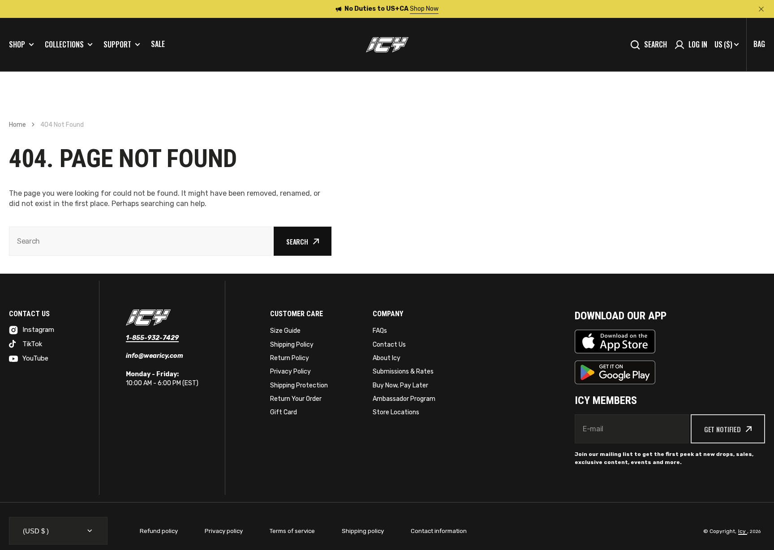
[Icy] (387, 44)
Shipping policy (363, 531)
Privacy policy (224, 531)
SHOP (17, 44)
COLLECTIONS (64, 44)
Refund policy (159, 531)
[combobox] (140, 241)
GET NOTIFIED (722, 429)
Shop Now (424, 9)
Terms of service (292, 531)
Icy (742, 531)
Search (655, 44)
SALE (158, 44)
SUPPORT (117, 44)
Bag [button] (759, 44)
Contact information (439, 531)
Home (17, 125)
